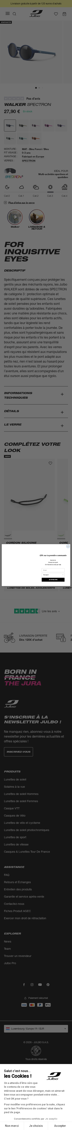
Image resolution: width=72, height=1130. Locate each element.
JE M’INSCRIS (53, 581)
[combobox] (52, 576)
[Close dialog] (67, 544)
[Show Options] (63, 576)
